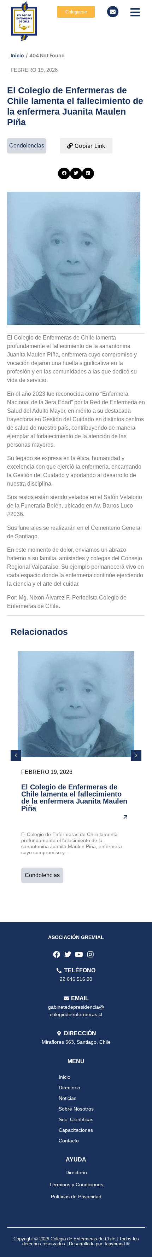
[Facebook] (56, 954)
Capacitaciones (76, 1130)
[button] (64, 174)
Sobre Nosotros (76, 1109)
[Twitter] (68, 954)
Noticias (67, 1098)
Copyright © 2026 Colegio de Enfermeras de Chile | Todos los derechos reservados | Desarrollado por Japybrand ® (76, 1241)
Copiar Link (89, 145)
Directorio (69, 1087)
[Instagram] (90, 954)
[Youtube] (79, 954)
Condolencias (42, 875)
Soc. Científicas (76, 1119)
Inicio (17, 55)
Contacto (69, 1140)
